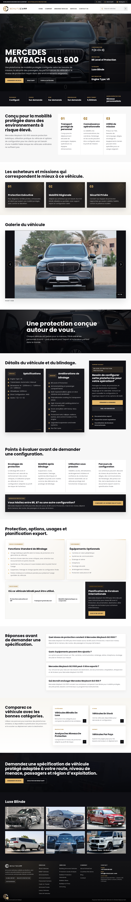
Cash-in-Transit (44, 884)
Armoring (62, 887)
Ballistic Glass (63, 880)
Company (83, 865)
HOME (41, 9)
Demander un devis (14, 80)
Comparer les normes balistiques (108, 503)
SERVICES (73, 9)
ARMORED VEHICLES (61, 9)
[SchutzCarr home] (15, 8)
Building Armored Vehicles (68, 868)
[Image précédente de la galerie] (10, 264)
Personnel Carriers (45, 881)
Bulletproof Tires (64, 884)
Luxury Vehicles (44, 890)
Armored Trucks (44, 887)
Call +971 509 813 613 (107, 408)
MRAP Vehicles (44, 872)
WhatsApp (31, 80)
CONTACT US (83, 9)
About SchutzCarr (86, 868)
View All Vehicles (44, 893)
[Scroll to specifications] (65, 87)
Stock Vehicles (44, 868)
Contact (83, 878)
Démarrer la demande (107, 402)
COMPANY (48, 9)
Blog (81, 875)
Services (62, 865)
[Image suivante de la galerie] (121, 264)
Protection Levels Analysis (67, 872)
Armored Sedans (44, 878)
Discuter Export (96, 613)
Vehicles (42, 865)
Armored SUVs (44, 875)
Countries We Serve (87, 872)
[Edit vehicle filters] (125, 8)
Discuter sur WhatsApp (35, 781)
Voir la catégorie (47, 80)
